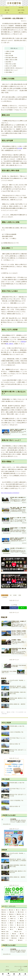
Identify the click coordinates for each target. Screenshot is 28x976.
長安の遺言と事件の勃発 (11, 57)
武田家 (19, 595)
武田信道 (23, 341)
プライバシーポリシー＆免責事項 (20, 967)
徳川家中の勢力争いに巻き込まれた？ (14, 68)
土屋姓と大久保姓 (10, 51)
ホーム (7, 966)
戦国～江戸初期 (5, 595)
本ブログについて (14, 971)
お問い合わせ (21, 969)
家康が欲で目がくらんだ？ (12, 70)
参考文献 (7, 969)
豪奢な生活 (8, 53)
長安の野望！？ (9, 61)
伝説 (10, 595)
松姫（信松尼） (10, 343)
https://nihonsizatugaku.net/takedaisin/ (10, 492)
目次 (12, 48)
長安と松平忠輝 (9, 55)
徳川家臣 (14, 595)
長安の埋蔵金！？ (10, 72)
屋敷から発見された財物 (11, 59)
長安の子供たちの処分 (11, 63)
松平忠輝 (19, 148)
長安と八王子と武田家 (11, 66)
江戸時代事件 (4, 597)
